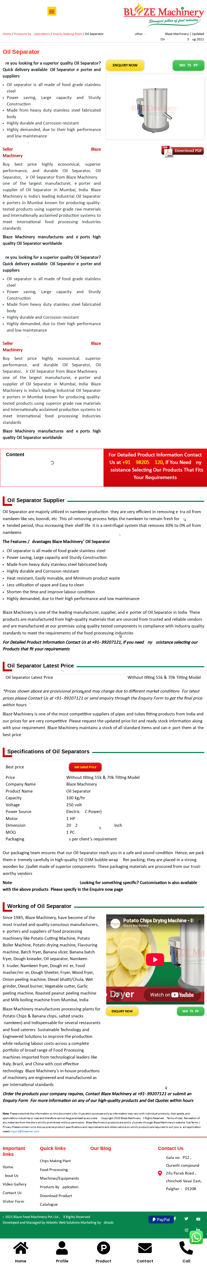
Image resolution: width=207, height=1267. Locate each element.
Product (103, 1261)
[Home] (20, 1248)
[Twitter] (186, 1220)
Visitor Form (13, 1201)
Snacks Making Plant (67, 34)
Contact (145, 1261)
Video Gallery (14, 1184)
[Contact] (145, 1248)
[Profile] (62, 1248)
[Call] (186, 1248)
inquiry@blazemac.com (24, 1131)
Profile (62, 1261)
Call (186, 1261)
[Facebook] (175, 1220)
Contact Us (12, 1193)
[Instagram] (186, 1231)
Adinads (107, 1223)
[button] (51, 11)
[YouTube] (198, 1220)
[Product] (103, 1248)
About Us (10, 1176)
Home (7, 34)
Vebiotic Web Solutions (63, 1223)
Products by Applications (32, 34)
